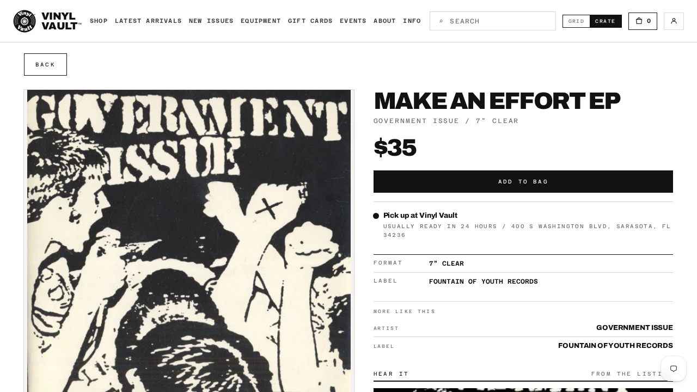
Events (353, 20)
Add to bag (523, 182)
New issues (211, 20)
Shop (99, 20)
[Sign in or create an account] (674, 21)
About (385, 20)
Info (412, 20)
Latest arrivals (148, 20)
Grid (579, 21)
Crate (608, 21)
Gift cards (310, 20)
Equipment (261, 20)
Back (45, 65)
